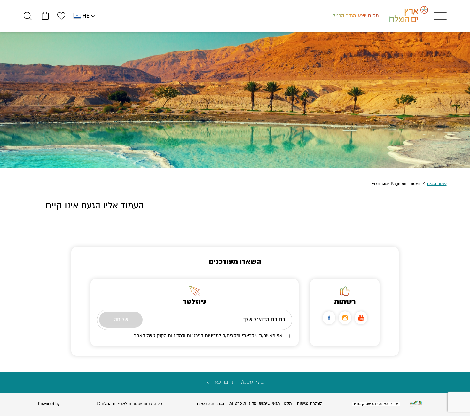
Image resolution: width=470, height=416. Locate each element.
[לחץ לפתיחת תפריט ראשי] (440, 16)
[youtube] (361, 317)
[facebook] (329, 317)
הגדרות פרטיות (210, 403)
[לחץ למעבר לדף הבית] (416, 403)
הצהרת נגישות (310, 403)
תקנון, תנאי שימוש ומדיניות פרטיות (260, 403)
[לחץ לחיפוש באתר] (28, 16)
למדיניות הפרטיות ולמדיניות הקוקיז (187, 336)
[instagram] (345, 317)
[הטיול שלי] (45, 16)
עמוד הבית (437, 183)
